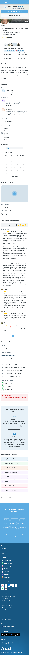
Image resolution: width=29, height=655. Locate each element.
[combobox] (14, 148)
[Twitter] (6, 643)
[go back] (1, 2)
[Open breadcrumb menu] (6, 498)
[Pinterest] (12, 643)
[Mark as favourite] (27, 2)
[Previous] (9, 336)
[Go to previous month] (20, 152)
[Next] (19, 336)
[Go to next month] (23, 152)
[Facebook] (2, 643)
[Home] (1, 497)
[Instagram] (9, 643)
